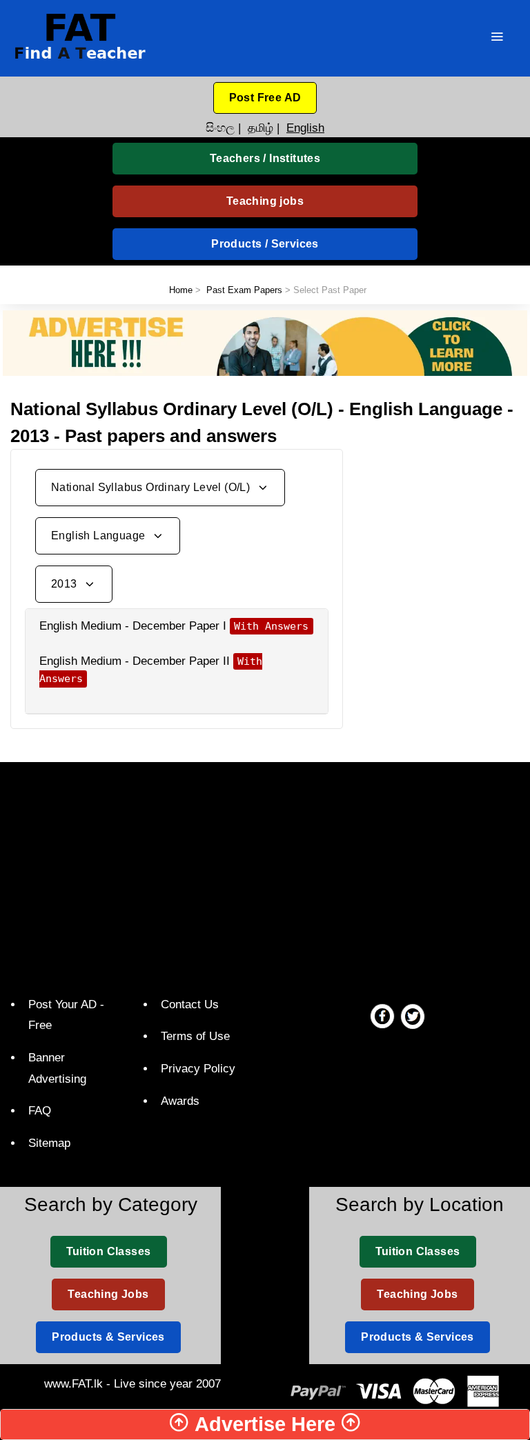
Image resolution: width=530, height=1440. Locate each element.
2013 (65, 584)
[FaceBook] (382, 1015)
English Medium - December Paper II (134, 661)
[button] (265, 98)
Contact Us (190, 1004)
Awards (180, 1101)
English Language (99, 535)
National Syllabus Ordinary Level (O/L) (152, 487)
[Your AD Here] (265, 342)
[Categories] (497, 38)
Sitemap (49, 1143)
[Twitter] (412, 1015)
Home (181, 290)
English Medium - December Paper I (132, 625)
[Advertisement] (442, 518)
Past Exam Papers (244, 290)
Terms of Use (195, 1036)
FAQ (39, 1110)
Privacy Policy (198, 1068)
